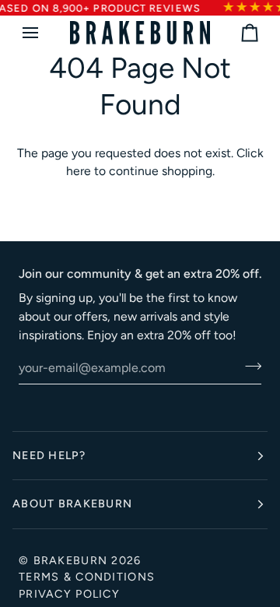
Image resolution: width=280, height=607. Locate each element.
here (78, 170)
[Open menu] (44, 33)
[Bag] (235, 33)
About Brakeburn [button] (72, 503)
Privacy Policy (69, 594)
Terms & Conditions (87, 577)
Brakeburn (70, 560)
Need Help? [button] (49, 455)
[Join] (248, 365)
